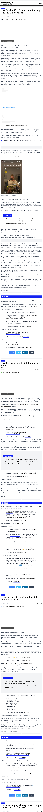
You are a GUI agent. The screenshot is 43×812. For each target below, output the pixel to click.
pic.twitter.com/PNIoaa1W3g (13, 786)
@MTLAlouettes (32, 315)
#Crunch (8, 767)
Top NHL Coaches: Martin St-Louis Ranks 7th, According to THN (21, 459)
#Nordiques (24, 744)
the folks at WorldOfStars (21, 157)
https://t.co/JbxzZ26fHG (30, 473)
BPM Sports (20, 523)
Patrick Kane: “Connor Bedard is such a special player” (19, 464)
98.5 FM (25, 779)
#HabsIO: (13, 517)
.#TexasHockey (16, 333)
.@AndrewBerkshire (15, 535)
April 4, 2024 (24, 476)
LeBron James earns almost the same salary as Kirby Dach (20, 218)
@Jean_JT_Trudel (10, 754)
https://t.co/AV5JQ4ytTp (12, 344)
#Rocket (21, 764)
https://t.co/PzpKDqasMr (19, 432)
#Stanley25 (9, 744)
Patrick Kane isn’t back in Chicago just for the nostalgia (19, 221)
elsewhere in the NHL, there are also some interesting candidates (20, 663)
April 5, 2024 (28, 326)
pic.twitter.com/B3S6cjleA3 (13, 433)
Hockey (3, 8)
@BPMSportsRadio (11, 318)
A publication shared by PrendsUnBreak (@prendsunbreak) (16, 125)
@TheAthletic (15, 565)
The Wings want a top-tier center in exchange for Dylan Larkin (21, 681)
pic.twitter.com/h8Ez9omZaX (23, 657)
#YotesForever (9, 429)
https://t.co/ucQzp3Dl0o (29, 565)
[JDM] (35, 306)
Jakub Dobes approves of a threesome (15, 683)
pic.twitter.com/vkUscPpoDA (22, 754)
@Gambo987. (20, 473)
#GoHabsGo (33, 529)
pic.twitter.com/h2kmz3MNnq (28, 578)
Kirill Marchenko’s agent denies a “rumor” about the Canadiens (21, 461)
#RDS (16, 767)
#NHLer (19, 548)
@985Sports (24, 317)
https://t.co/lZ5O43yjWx (22, 517)
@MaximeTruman (25, 753)
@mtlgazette (9, 512)
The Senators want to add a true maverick (15, 223)
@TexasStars (9, 333)
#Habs (13, 511)
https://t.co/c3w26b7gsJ (30, 549)
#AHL (21, 767)
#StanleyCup (23, 574)
